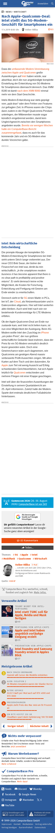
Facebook (10, 794)
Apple (5, 365)
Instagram (10, 799)
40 (18, 621)
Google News (29, 794)
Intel (24, 76)
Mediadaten (28, 824)
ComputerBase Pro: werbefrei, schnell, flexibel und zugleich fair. (26, 591)
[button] (52, 4)
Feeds (8, 789)
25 (18, 640)
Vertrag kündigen (9, 827)
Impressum (7, 824)
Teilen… (28, 547)
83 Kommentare (28, 540)
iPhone (45, 332)
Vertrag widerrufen (43, 824)
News (9, 12)
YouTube (9, 805)
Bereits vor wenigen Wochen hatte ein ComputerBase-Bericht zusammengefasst (27, 129)
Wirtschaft (20, 12)
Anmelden (43, 3)
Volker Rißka (22, 564)
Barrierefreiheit (26, 827)
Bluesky (37, 789)
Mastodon (28, 799)
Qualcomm (20, 372)
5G (25, 298)
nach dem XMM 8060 (28, 90)
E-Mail (34, 565)
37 (18, 658)
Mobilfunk (9, 558)
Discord (22, 789)
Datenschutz (40, 827)
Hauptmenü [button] (5, 3)
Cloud (17, 301)
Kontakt (17, 824)
